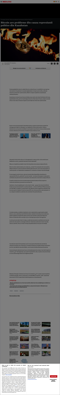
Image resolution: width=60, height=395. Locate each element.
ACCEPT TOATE (53, 376)
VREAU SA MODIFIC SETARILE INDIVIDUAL (53, 380)
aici (16, 385)
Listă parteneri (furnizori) (32, 379)
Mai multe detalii (9, 374)
